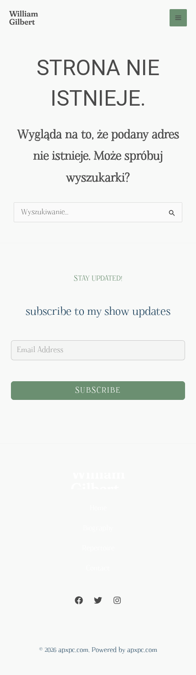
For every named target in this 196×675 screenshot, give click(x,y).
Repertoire (98, 548)
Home (98, 508)
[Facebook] (79, 600)
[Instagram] (117, 600)
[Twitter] (98, 600)
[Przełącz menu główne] (178, 18)
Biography (98, 528)
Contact (98, 568)
